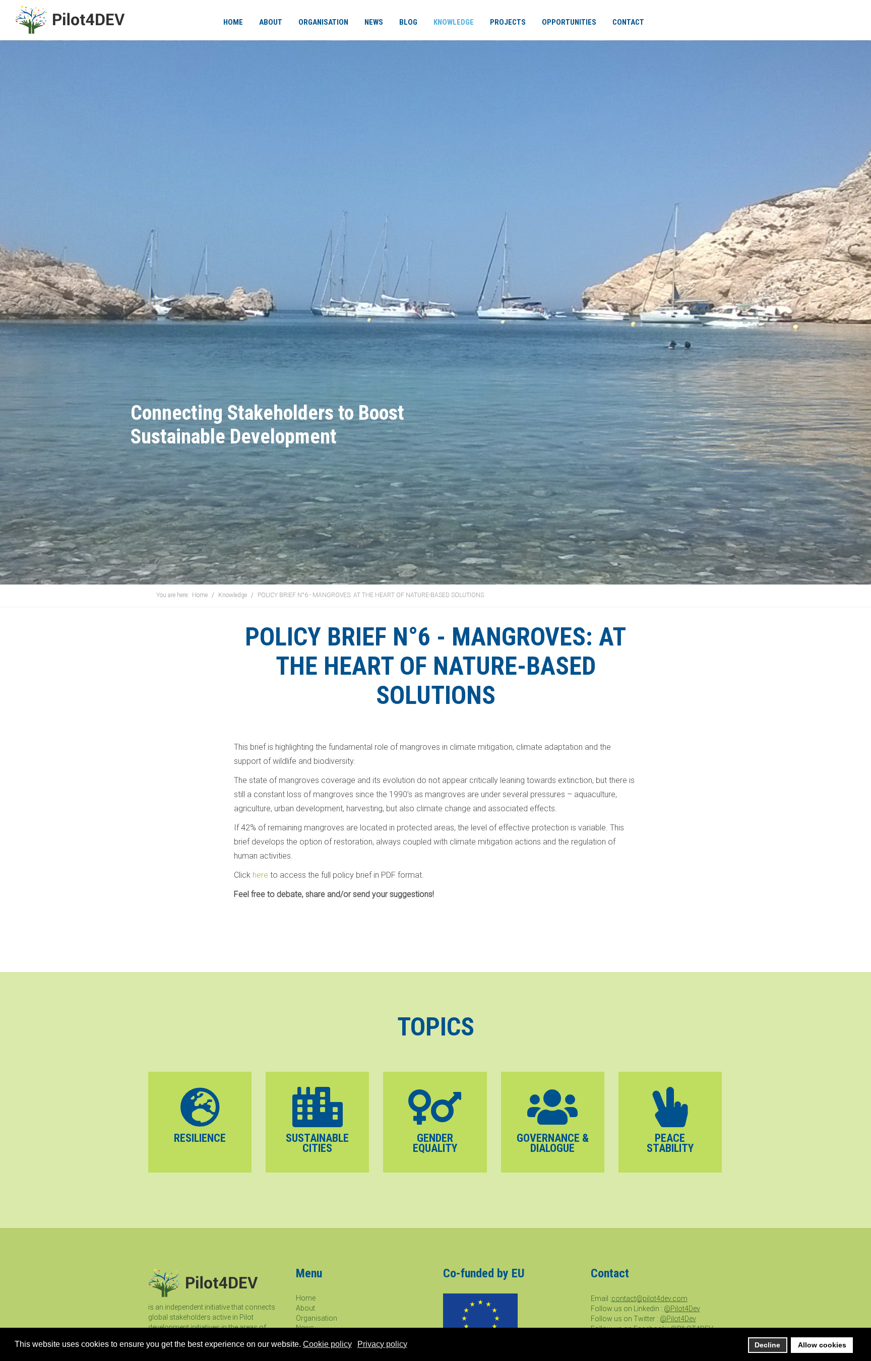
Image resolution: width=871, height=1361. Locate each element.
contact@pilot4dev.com (649, 1298)
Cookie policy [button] (327, 1344)
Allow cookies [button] (822, 1345)
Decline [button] (767, 1345)
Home (306, 1298)
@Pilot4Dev (682, 1309)
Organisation (316, 1318)
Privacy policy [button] (382, 1344)
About (305, 1308)
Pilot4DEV (72, 19)
